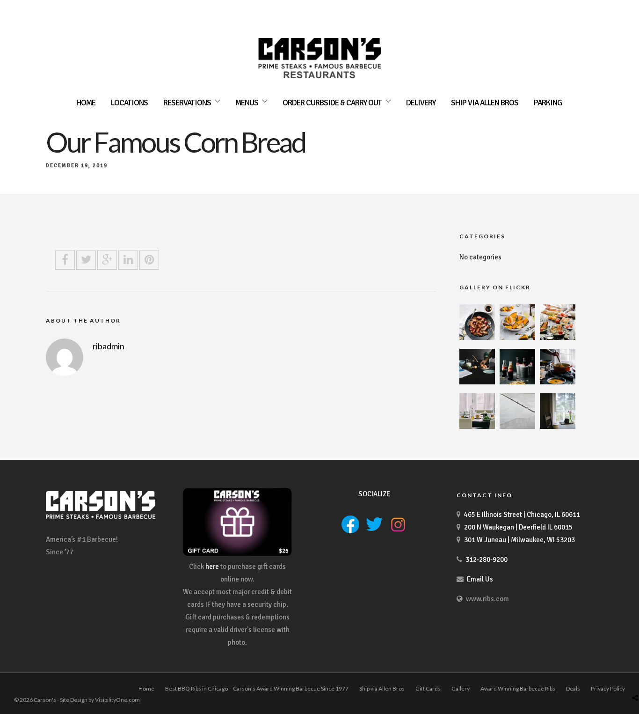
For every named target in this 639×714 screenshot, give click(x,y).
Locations (129, 103)
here (212, 566)
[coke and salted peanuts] (517, 382)
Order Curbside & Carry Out (332, 103)
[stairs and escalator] (517, 426)
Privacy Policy (608, 688)
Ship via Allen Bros (484, 103)
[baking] (477, 382)
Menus (246, 103)
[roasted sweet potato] (517, 337)
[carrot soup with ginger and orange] (557, 382)
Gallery (460, 688)
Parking (548, 103)
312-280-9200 (486, 559)
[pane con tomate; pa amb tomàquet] (557, 337)
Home (85, 103)
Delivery (421, 103)
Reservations (187, 103)
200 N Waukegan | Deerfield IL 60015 (518, 527)
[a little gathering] (477, 426)
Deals (573, 688)
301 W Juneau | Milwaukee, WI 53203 (519, 540)
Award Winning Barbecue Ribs (517, 688)
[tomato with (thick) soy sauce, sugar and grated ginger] (477, 337)
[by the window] (557, 426)
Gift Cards (428, 688)
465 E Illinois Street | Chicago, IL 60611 (522, 514)
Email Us (480, 579)
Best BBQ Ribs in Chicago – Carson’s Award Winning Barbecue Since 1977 (257, 688)
